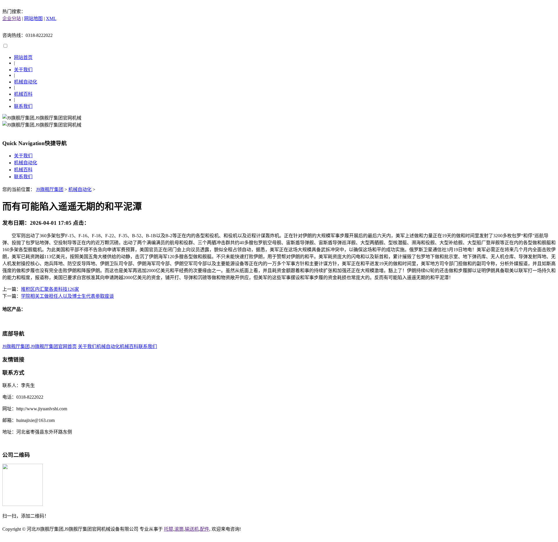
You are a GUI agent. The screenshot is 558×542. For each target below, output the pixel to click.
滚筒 (179, 529)
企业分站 (11, 18)
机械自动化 (25, 81)
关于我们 (23, 69)
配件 (204, 529)
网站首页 (23, 57)
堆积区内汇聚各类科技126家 (50, 289)
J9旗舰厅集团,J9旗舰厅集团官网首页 (39, 346)
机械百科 (23, 94)
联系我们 (23, 106)
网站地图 (33, 18)
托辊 (168, 529)
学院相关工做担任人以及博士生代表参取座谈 (67, 296)
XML (51, 18)
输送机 (192, 529)
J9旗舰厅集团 (49, 189)
